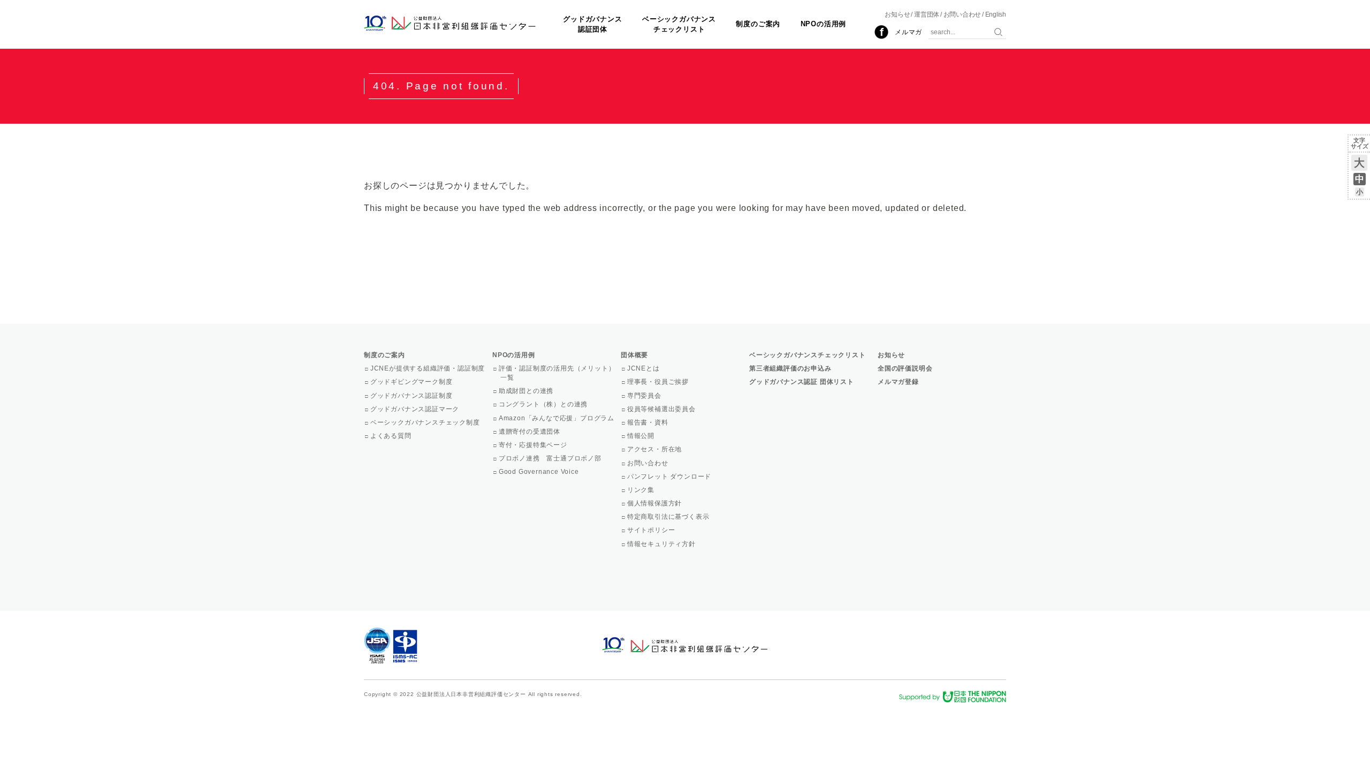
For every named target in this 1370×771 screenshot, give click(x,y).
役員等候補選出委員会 (662, 409)
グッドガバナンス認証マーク (415, 409)
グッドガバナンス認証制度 (412, 395)
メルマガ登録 (898, 382)
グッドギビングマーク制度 (412, 382)
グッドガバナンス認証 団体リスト (801, 382)
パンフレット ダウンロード (670, 476)
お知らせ (897, 14)
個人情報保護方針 (655, 503)
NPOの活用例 (824, 24)
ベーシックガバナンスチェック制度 (426, 422)
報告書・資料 (648, 422)
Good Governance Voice (539, 471)
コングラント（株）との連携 (544, 404)
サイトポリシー (652, 530)
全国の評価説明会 (905, 368)
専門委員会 (645, 395)
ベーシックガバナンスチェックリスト (679, 24)
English (995, 14)
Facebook (881, 32)
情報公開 (641, 436)
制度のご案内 (758, 24)
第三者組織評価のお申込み (790, 368)
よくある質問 (392, 436)
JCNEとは (644, 368)
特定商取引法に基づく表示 (669, 516)
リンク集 (641, 490)
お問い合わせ (962, 14)
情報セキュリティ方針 (662, 544)
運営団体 (926, 14)
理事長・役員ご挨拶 (659, 382)
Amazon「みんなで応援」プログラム (557, 418)
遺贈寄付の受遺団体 (530, 431)
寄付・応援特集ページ (533, 445)
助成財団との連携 (526, 391)
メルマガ (908, 32)
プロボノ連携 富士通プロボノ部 (551, 458)
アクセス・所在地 (655, 449)
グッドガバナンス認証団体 (592, 24)
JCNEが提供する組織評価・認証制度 (428, 368)
